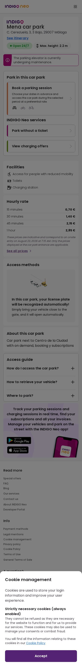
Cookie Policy (35, 643)
